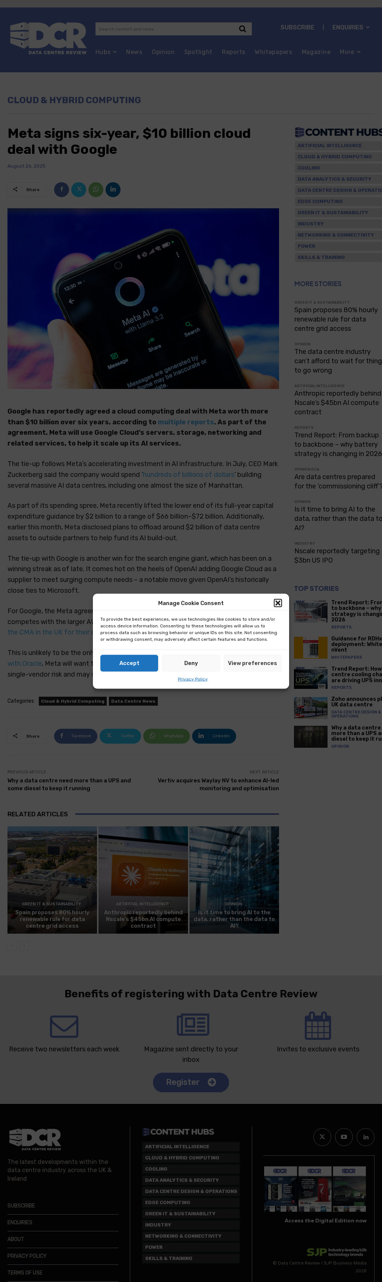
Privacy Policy (193, 678)
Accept (129, 663)
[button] (278, 603)
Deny (191, 663)
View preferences (252, 663)
